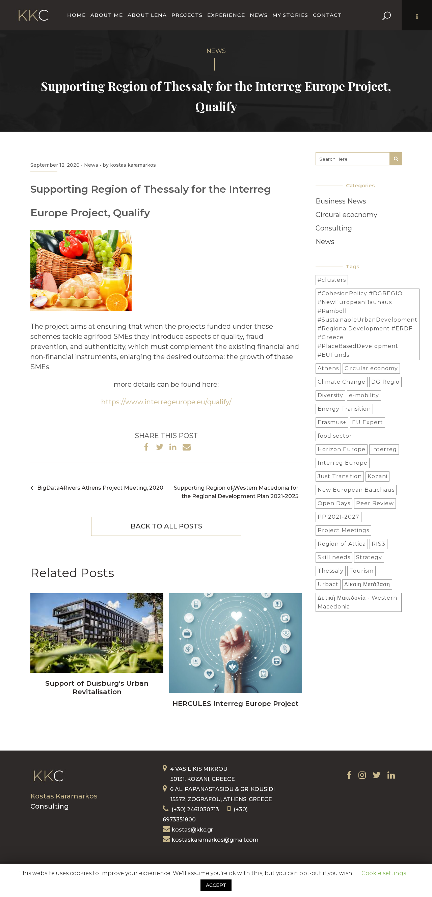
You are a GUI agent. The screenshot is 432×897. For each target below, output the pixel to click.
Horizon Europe (342, 449)
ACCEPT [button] (216, 885)
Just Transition (340, 476)
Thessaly (331, 571)
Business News (341, 201)
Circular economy (371, 368)
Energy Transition (344, 409)
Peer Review (375, 503)
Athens (328, 368)
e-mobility (364, 395)
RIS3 (378, 544)
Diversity (330, 395)
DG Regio (385, 382)
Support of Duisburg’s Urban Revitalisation (96, 687)
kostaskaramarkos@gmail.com (215, 840)
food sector (335, 436)
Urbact (328, 584)
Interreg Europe (343, 463)
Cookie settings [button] (383, 873)
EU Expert (367, 422)
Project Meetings (343, 530)
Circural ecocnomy (346, 215)
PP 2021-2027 (338, 517)
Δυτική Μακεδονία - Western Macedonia (357, 602)
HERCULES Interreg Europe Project (235, 704)
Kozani (377, 476)
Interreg (384, 449)
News (91, 165)
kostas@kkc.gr (192, 829)
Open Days (334, 503)
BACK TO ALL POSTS (166, 526)
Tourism (361, 571)
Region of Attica (342, 544)
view (97, 632)
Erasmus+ (332, 422)
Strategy (369, 557)
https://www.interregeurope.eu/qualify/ (166, 402)
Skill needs (334, 557)
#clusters (332, 280)
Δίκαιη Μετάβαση (367, 584)
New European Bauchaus (356, 490)
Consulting (334, 228)
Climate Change (342, 382)
